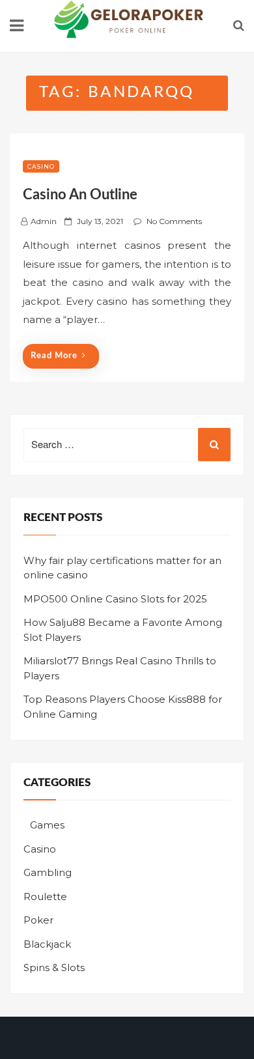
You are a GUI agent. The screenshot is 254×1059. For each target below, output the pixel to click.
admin (44, 221)
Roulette (45, 896)
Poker (38, 920)
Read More (54, 356)
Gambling (47, 872)
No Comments (174, 221)
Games (47, 825)
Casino (41, 166)
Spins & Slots (54, 967)
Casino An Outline (80, 195)
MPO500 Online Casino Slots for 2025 (115, 599)
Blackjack (47, 944)
